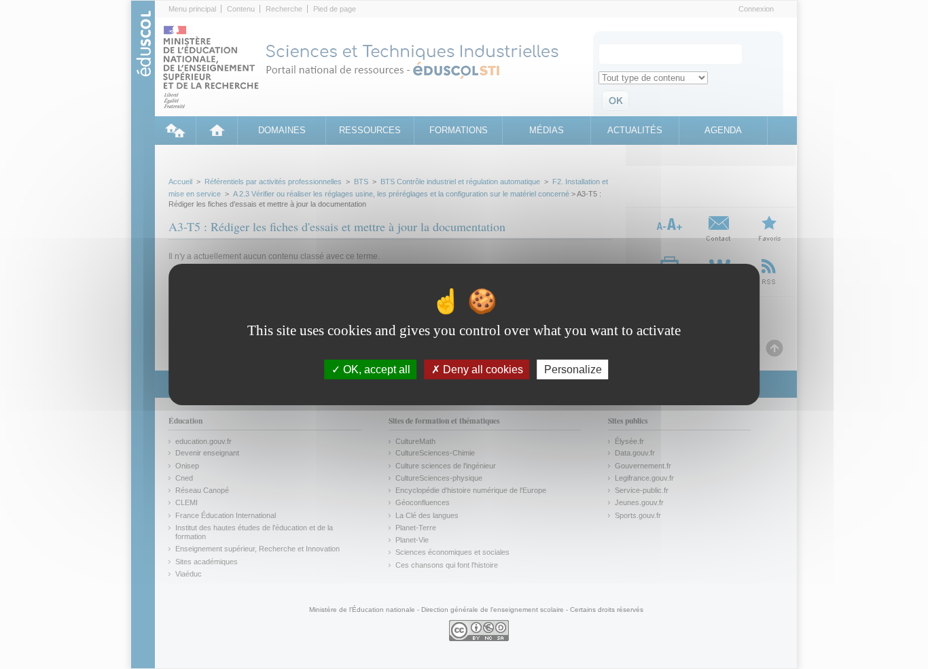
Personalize (573, 369)
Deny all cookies (481, 369)
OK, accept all (375, 369)
